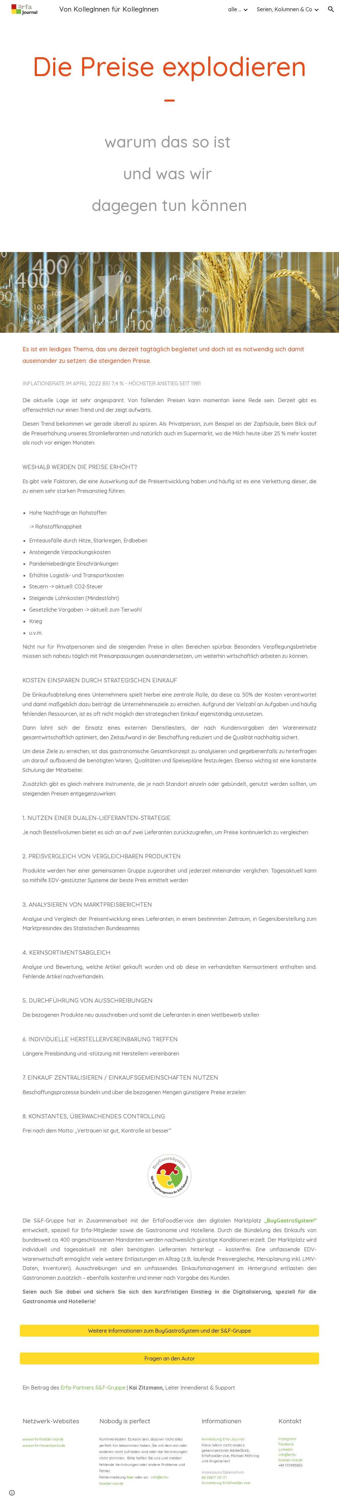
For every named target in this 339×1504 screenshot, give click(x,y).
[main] (169, 126)
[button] (331, 9)
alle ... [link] (234, 9)
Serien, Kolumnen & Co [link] (284, 9)
